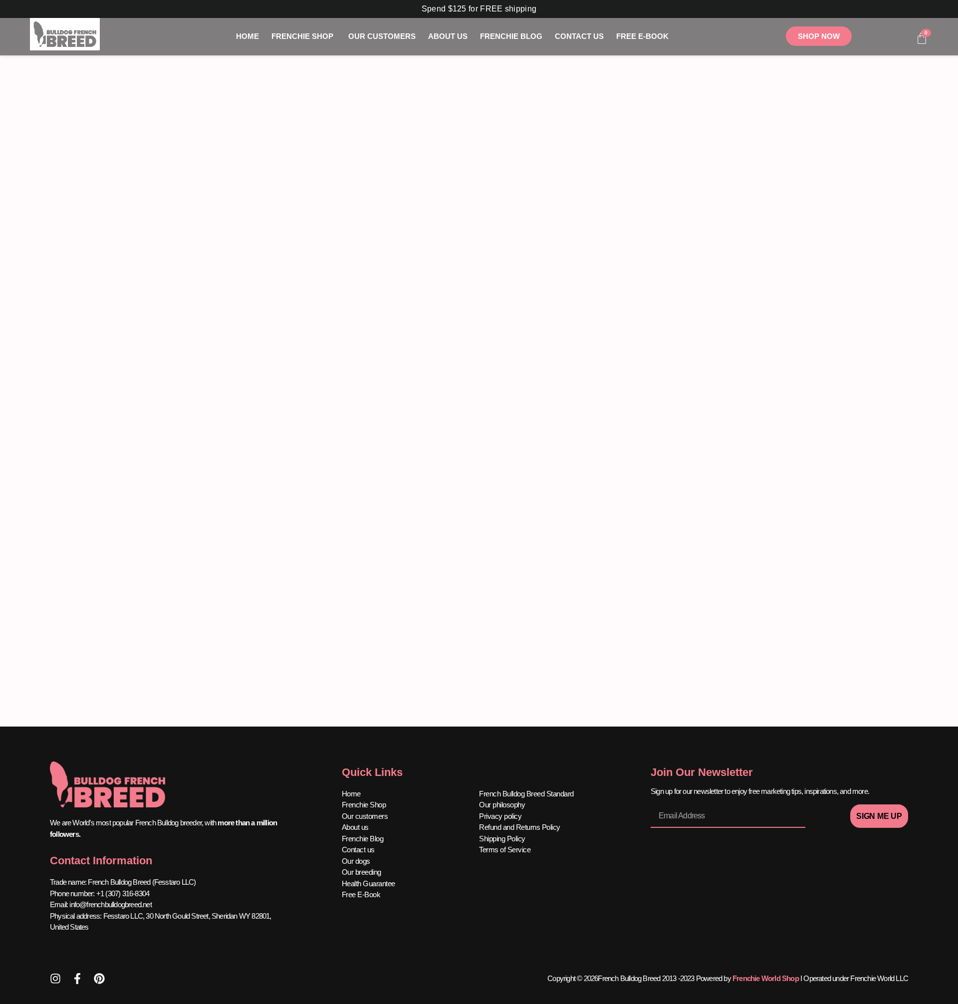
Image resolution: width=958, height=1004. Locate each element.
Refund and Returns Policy (519, 827)
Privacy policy (500, 816)
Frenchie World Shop (765, 978)
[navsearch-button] (898, 39)
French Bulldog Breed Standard (526, 793)
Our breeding (361, 872)
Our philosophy (502, 804)
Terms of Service (504, 849)
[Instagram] (55, 978)
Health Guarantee (368, 883)
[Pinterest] (99, 978)
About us (355, 827)
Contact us (358, 849)
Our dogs (356, 861)
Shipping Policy (502, 838)
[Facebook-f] (77, 978)
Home (351, 793)
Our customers (365, 816)
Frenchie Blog (363, 838)
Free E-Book (361, 894)
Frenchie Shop (364, 804)
